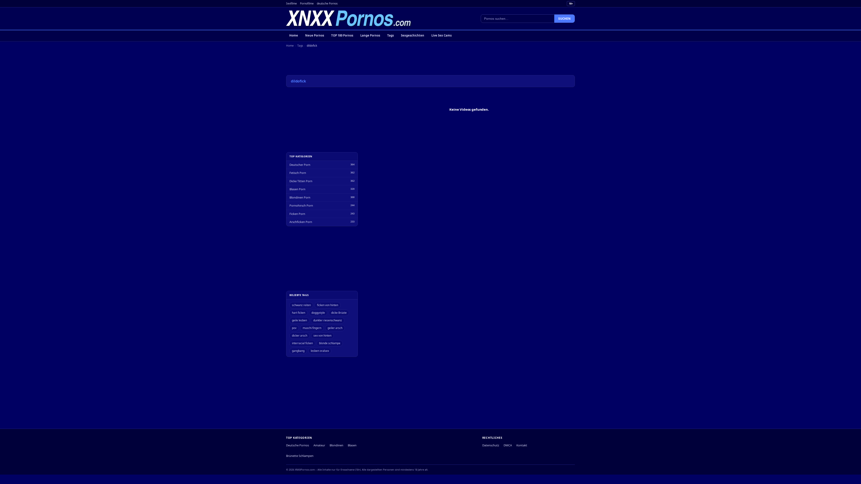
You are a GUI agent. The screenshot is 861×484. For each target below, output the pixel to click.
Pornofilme (307, 3)
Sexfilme (291, 3)
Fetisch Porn (297, 173)
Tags (390, 35)
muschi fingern (312, 328)
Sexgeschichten (412, 35)
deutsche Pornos (327, 3)
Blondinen (336, 445)
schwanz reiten (301, 305)
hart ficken (298, 313)
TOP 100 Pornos (342, 35)
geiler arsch (335, 328)
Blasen (352, 445)
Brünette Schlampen (299, 456)
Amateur (319, 445)
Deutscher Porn (299, 165)
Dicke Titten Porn (300, 181)
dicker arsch (299, 335)
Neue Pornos (314, 35)
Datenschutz (490, 445)
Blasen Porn (297, 189)
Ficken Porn (297, 214)
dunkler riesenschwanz (327, 320)
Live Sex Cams (441, 35)
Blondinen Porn (299, 197)
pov (294, 328)
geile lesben (299, 320)
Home (293, 35)
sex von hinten (322, 335)
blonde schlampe (329, 343)
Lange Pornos (370, 35)
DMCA (508, 445)
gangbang (298, 351)
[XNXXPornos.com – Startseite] (348, 19)
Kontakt (521, 445)
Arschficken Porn (300, 222)
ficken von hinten (327, 305)
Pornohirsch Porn (301, 205)
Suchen (564, 19)
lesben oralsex (320, 351)
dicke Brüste (339, 313)
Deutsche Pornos (297, 445)
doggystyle (318, 313)
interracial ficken (302, 343)
